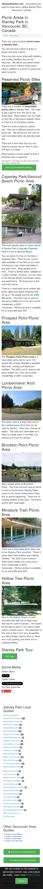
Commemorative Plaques (13, 763)
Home (5, 35)
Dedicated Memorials (11, 784)
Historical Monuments (11, 754)
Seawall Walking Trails (12, 728)
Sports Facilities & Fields (12, 767)
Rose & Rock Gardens (12, 794)
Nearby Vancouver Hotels (13, 777)
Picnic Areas (14, 35)
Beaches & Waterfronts (12, 747)
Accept (21, 881)
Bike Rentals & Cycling (12, 724)
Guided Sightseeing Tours (13, 737)
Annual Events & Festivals (13, 718)
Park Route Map (9, 816)
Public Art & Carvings (12, 760)
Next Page (9, 656)
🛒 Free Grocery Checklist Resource (21, 860)
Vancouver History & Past (13, 803)
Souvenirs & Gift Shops (12, 790)
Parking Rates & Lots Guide (13, 721)
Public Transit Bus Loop (11, 813)
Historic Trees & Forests (13, 757)
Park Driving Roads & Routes (14, 810)
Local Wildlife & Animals (13, 744)
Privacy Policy (33, 874)
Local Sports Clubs (10, 797)
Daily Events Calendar (11, 715)
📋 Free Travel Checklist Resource (21, 852)
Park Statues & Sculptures (13, 781)
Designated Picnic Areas (12, 741)
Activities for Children (11, 750)
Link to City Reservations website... (19, 167)
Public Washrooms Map (12, 807)
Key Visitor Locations (12, 800)
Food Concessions (10, 774)
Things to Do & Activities (13, 734)
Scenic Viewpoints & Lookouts (14, 787)
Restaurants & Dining (11, 771)
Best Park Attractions (12, 731)
